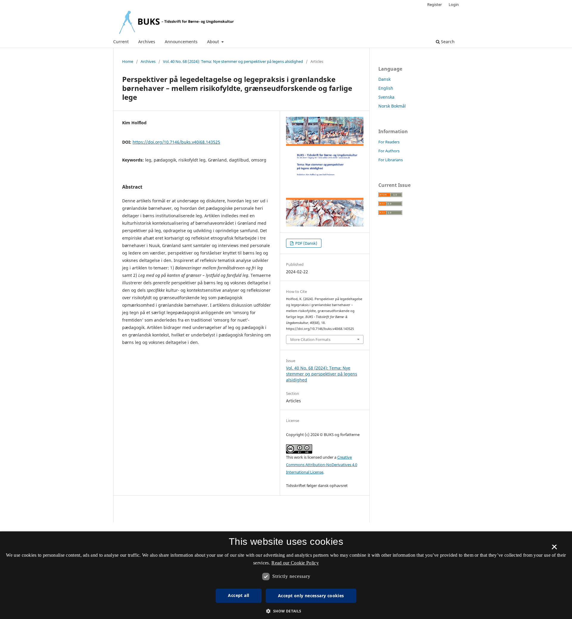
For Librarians (390, 159)
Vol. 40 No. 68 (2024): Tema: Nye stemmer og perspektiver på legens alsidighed (233, 61)
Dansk (384, 79)
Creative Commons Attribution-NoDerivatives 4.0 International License (321, 464)
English (385, 88)
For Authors (389, 150)
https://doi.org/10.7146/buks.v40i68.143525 (176, 142)
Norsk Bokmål (392, 106)
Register (434, 4)
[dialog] (286, 575)
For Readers (389, 142)
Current (121, 41)
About (213, 41)
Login (454, 4)
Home (127, 61)
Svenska (386, 97)
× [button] (554, 549)
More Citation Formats (310, 339)
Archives (146, 41)
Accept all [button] (238, 595)
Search (447, 41)
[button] (286, 611)
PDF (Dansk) (305, 243)
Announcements (181, 41)
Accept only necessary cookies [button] (311, 595)
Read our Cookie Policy (295, 562)
